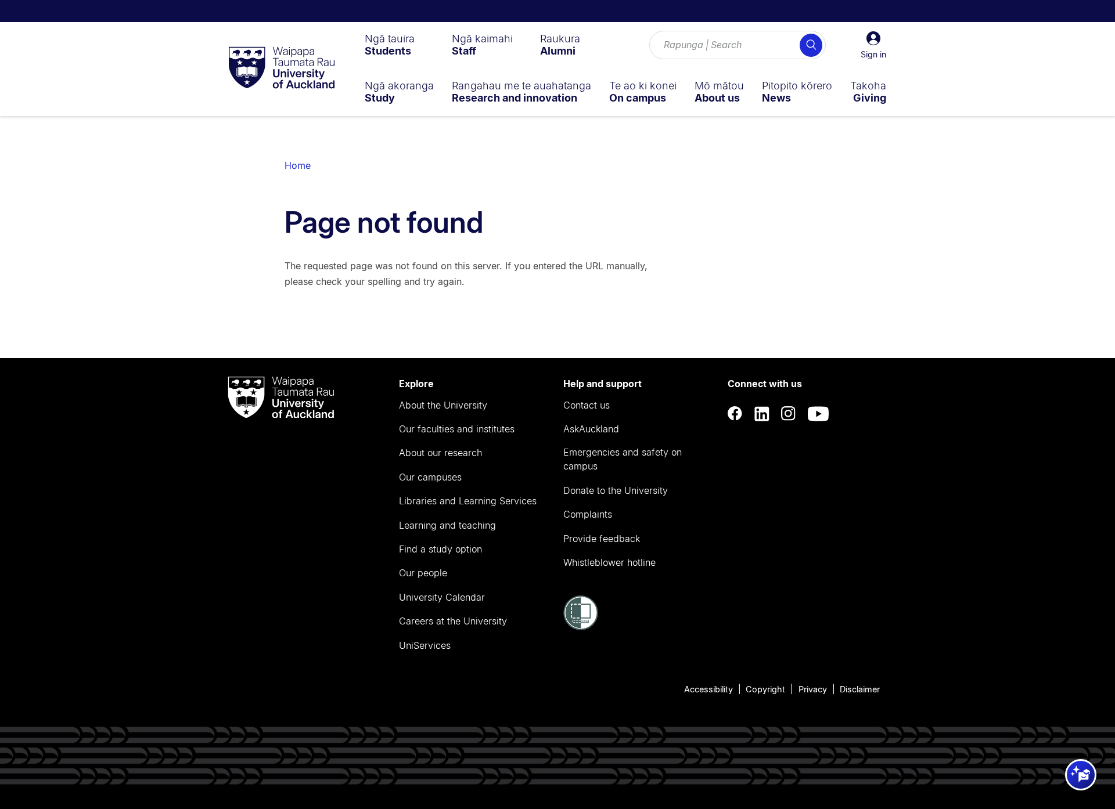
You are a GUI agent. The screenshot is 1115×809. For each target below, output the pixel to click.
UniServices (425, 645)
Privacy (813, 689)
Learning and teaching (447, 525)
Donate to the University (615, 490)
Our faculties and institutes (457, 429)
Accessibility (708, 689)
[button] (873, 45)
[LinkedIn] (761, 414)
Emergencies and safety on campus (622, 459)
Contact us (586, 405)
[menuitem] (390, 44)
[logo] (281, 68)
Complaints (587, 514)
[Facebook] (735, 414)
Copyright (765, 689)
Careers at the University (453, 621)
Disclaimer (860, 689)
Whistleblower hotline (609, 562)
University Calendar (442, 597)
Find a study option (440, 549)
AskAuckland (591, 429)
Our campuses (430, 477)
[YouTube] (818, 414)
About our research (440, 452)
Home (298, 165)
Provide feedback (601, 538)
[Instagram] (788, 414)
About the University (443, 405)
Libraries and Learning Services (468, 501)
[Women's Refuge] (580, 627)
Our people (423, 573)
